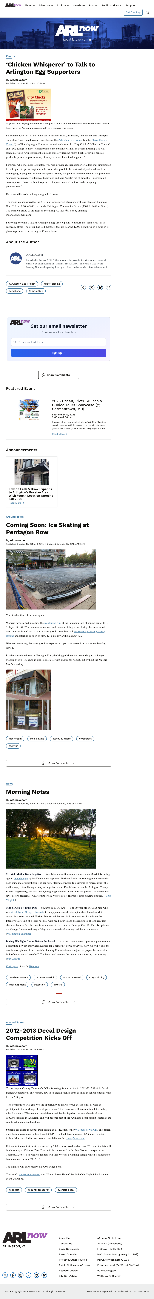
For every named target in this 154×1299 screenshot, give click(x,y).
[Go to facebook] (13, 1275)
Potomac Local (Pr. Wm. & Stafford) (118, 1265)
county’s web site (75, 1138)
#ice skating (37, 738)
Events (10, 56)
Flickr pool (12, 966)
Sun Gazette (13, 958)
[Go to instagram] (20, 1275)
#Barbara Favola (18, 977)
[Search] (147, 12)
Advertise (44, 5)
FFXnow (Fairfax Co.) (109, 1249)
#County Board (72, 977)
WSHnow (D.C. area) (109, 1276)
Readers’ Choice (68, 1270)
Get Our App (133, 12)
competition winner (29, 1174)
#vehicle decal (65, 1189)
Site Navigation (68, 1276)
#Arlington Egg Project (22, 283)
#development (17, 984)
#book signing (52, 283)
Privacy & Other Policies (73, 1259)
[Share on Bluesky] (100, 287)
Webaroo (34, 966)
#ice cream (15, 738)
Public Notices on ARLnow (74, 1265)
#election (39, 984)
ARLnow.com (18, 79)
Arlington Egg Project (70, 140)
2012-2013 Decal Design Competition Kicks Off (41, 1034)
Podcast (94, 5)
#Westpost (85, 738)
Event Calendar (68, 1254)
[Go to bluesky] (44, 1275)
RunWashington (106, 1270)
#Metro (58, 984)
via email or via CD (86, 1129)
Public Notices (110, 5)
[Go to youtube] (28, 1275)
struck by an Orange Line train (27, 912)
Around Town (15, 516)
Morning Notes (27, 791)
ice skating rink (52, 623)
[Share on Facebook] (83, 287)
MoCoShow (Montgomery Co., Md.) (117, 1254)
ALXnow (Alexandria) (109, 1243)
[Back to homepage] (13, 5)
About (28, 5)
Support (130, 5)
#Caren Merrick (45, 977)
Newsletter (79, 5)
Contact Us (65, 1243)
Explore (61, 5)
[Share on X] (91, 287)
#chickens (14, 291)
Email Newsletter (69, 1249)
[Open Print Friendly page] (108, 287)
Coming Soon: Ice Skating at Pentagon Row (47, 528)
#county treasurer (38, 1189)
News (9, 783)
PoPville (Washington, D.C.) (113, 1259)
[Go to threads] (36, 1275)
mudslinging (21, 878)
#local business (61, 738)
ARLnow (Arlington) (109, 1238)
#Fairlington (36, 291)
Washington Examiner (19, 933)
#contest (14, 1189)
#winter (13, 745)
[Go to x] (5, 1275)
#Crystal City (96, 977)
